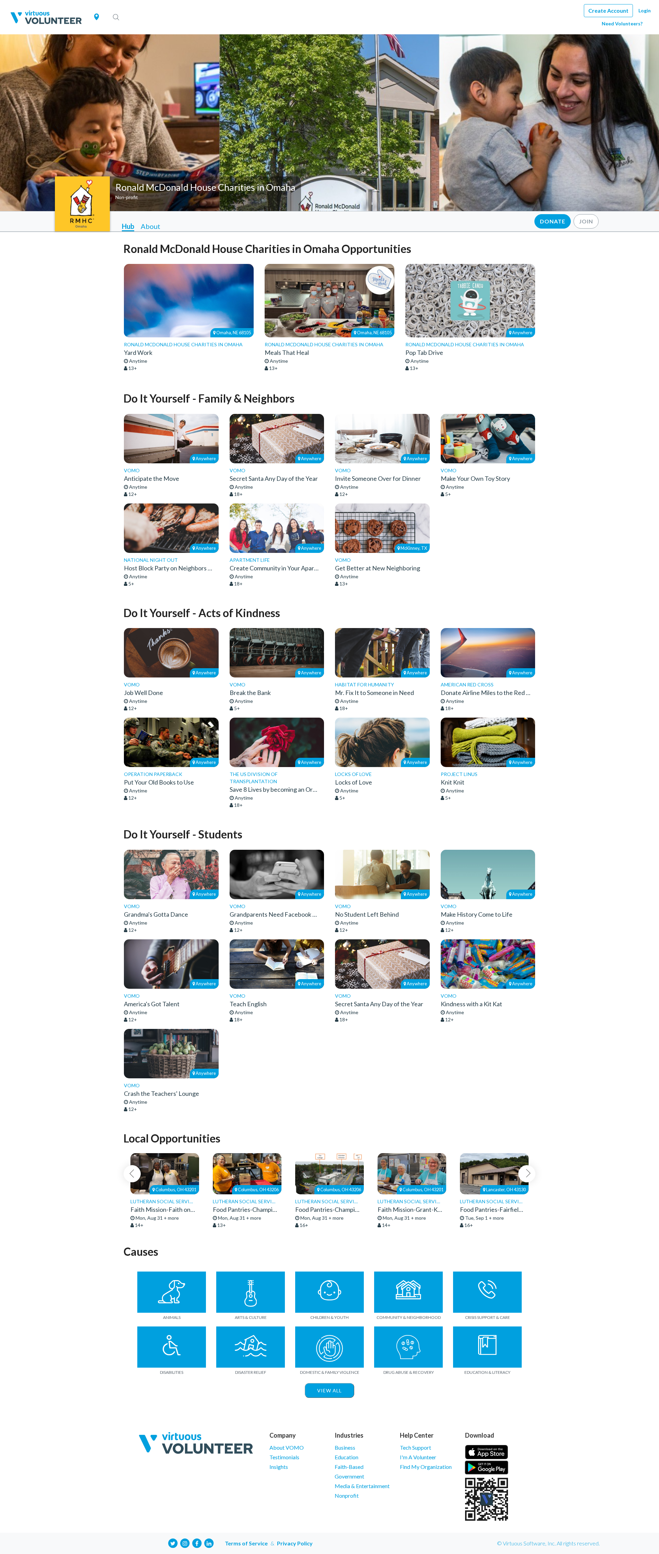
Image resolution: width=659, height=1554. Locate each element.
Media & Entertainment (362, 1486)
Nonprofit (347, 1495)
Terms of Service (246, 1543)
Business (345, 1447)
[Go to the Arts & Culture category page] (250, 1292)
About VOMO (286, 1447)
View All (329, 1390)
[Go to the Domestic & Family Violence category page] (329, 1347)
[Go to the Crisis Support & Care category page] (487, 1292)
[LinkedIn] (209, 1542)
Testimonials (284, 1457)
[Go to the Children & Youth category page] (329, 1292)
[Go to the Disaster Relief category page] (250, 1347)
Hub (128, 226)
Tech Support (415, 1447)
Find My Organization (426, 1466)
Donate (552, 221)
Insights (278, 1466)
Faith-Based (349, 1466)
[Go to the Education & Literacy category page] (487, 1347)
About (150, 226)
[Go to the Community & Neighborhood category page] (408, 1292)
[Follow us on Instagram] (185, 1542)
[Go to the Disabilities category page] (171, 1347)
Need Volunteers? (622, 23)
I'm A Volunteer (418, 1457)
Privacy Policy (295, 1543)
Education (346, 1457)
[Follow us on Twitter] (172, 1542)
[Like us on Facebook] (197, 1542)
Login (644, 10)
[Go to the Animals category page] (171, 1292)
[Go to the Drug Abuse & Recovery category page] (408, 1347)
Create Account (608, 10)
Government (349, 1476)
